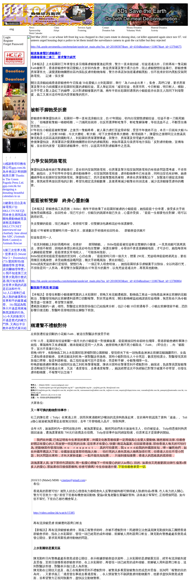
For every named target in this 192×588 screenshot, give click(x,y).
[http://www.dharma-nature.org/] (15, 119)
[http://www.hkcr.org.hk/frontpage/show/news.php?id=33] (48, 24)
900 (8, 157)
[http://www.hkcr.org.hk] (15, 66)
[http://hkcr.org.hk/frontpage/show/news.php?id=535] (15, 137)
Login (6, 37)
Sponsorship (34, 30)
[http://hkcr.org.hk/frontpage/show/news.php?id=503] (15, 95)
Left (4, 160)
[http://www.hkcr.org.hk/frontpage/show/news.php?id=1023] (15, 152)
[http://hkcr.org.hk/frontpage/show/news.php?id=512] (15, 109)
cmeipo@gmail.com (73, 480)
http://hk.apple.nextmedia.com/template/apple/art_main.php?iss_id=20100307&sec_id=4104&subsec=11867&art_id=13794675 (106, 46)
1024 (12, 157)
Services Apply (84, 27)
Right (9, 160)
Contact (105, 27)
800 (4, 157)
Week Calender (35, 33)
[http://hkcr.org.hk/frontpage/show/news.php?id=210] (15, 82)
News (31, 27)
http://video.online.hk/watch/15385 (54, 512)
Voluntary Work (133, 30)
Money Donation (133, 27)
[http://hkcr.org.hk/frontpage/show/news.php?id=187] (15, 74)
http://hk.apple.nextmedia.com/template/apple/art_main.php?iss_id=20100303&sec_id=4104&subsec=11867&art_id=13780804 (106, 281)
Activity (154, 30)
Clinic (55, 27)
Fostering (81, 30)
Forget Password (13, 44)
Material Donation (158, 27)
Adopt (55, 30)
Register (8, 40)
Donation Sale (108, 30)
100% (18, 157)
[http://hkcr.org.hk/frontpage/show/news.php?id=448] (141, 24)
